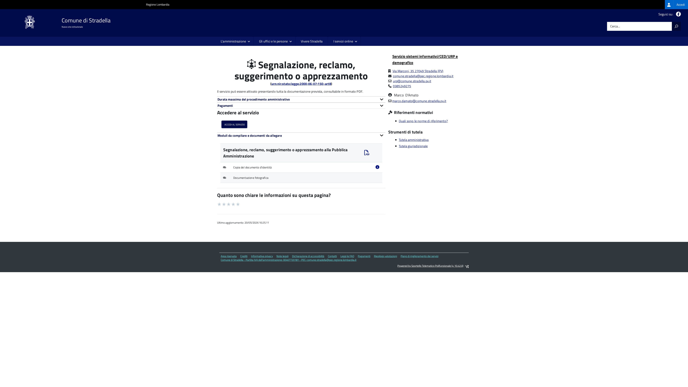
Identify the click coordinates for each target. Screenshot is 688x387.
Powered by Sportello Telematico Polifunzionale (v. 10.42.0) (430, 266)
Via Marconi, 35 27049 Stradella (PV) (418, 71)
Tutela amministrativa (414, 139)
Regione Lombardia (157, 4)
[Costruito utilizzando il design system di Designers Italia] (467, 267)
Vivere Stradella (311, 41)
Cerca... (615, 26)
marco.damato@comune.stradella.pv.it (419, 101)
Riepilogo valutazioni (385, 256)
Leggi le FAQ (347, 256)
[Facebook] (678, 14)
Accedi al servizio (234, 124)
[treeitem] (676, 4)
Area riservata (229, 256)
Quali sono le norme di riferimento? (423, 121)
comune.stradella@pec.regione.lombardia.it (423, 76)
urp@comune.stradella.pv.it (412, 81)
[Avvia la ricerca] (676, 26)
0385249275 (402, 86)
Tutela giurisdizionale (413, 146)
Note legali (282, 256)
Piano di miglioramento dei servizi (419, 256)
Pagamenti (364, 256)
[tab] (301, 99)
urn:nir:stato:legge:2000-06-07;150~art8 (301, 83)
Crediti (243, 256)
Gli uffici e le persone (273, 41)
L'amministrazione (233, 41)
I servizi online (343, 41)
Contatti (332, 256)
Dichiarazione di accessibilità (308, 256)
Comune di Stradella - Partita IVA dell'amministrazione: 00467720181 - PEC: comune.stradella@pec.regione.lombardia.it (288, 260)
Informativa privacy (262, 256)
